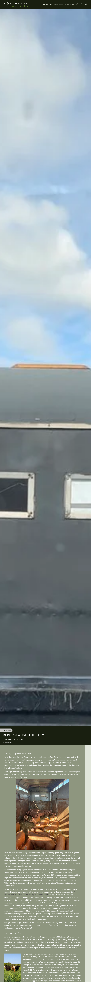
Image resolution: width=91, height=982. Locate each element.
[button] (77, 4)
